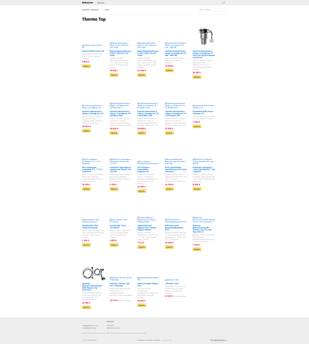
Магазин (100, 3)
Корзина (110, 325)
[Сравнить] (92, 66)
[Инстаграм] (95, 323)
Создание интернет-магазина (148, 340)
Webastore (87, 2)
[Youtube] (99, 323)
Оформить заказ (113, 328)
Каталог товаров (90, 10)
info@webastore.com (90, 326)
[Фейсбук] (83, 323)
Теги (107, 10)
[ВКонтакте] (91, 323)
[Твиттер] (87, 323)
